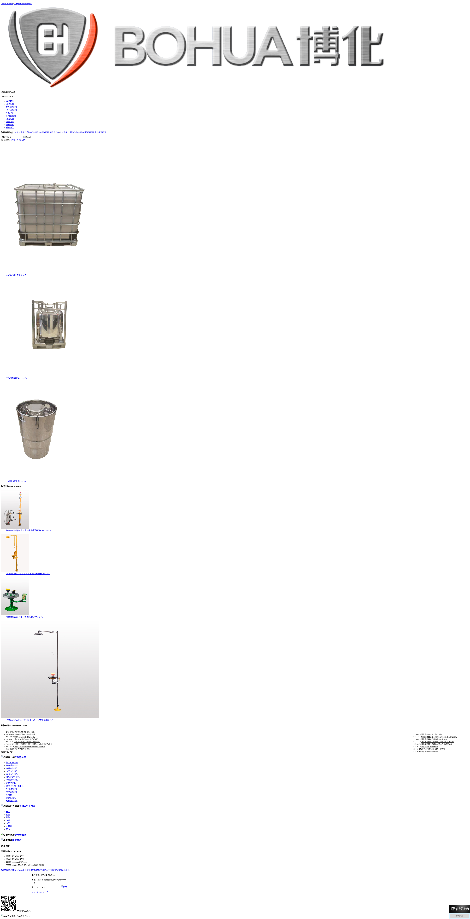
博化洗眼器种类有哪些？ (430, 751)
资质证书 (10, 122)
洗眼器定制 (11, 116)
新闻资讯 (10, 125)
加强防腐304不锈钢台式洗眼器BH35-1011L (24, 617)
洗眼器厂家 (54, 132)
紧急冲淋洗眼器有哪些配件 (24, 734)
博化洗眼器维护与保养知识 (431, 734)
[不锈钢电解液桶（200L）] (37, 479)
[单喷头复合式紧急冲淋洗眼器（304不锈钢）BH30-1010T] (50, 718)
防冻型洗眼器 (12, 765)
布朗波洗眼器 (12, 768)
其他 (8, 829)
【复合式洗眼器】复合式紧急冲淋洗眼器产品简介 (33, 744)
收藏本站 (5, 4)
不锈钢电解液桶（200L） (17, 481)
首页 (13, 140)
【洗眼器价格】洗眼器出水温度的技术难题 (437, 742)
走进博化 (66, 870)
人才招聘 (50, 870)
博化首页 (10, 101)
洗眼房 (9, 795)
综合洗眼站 (11, 798)
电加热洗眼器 (12, 774)
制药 (8, 817)
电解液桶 (21, 140)
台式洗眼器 (44, 132)
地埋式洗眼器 (12, 792)
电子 (8, 823)
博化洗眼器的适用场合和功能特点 (434, 739)
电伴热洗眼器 (12, 110)
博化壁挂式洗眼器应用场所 (24, 732)
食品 (8, 815)
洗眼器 (12, 870)
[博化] (196, 86)
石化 (8, 812)
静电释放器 (20, 834)
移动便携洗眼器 (13, 777)
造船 (8, 820)
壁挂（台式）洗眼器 (15, 786)
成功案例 (10, 119)
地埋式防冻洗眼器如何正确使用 (433, 749)
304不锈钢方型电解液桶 (16, 275)
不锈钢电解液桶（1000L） (17, 378)
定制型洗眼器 (12, 801)
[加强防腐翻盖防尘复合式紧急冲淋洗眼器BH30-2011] (15, 571)
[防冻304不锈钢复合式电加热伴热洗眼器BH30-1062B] (15, 528)
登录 (11, 4)
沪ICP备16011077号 (40, 892)
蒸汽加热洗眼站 (77, 132)
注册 (16, 4)
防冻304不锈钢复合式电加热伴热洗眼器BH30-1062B (28, 530)
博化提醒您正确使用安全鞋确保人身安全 (29, 747)
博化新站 (10, 104)
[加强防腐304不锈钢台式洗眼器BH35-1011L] (15, 615)
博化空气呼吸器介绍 (22, 749)
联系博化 (10, 128)
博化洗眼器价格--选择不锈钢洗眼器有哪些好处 (439, 737)
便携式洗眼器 (33, 132)
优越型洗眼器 (12, 780)
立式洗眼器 (65, 132)
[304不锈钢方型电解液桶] (50, 273)
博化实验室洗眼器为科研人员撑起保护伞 (436, 744)
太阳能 (9, 826)
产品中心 (10, 113)
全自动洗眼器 (12, 789)
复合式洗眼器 (12, 107)
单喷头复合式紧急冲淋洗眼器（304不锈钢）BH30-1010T (30, 720)
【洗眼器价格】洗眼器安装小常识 (27, 742)
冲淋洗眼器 (89, 132)
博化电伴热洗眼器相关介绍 (24, 737)
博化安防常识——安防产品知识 (26, 739)
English (29, 4)
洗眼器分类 (20, 757)
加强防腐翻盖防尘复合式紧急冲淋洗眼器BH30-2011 (28, 574)
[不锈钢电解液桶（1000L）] (50, 376)
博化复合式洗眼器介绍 (429, 747)
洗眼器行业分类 (27, 806)
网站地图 (22, 4)
